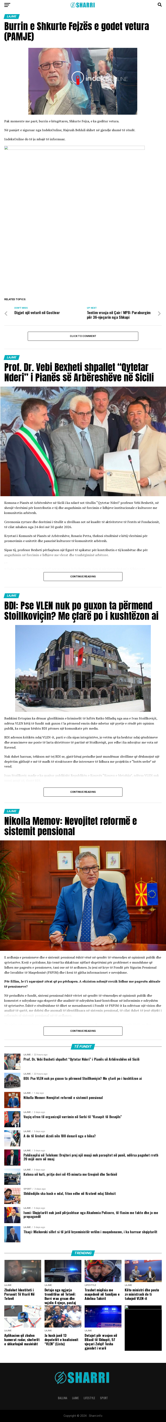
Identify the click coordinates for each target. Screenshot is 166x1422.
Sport (104, 1398)
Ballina (62, 1398)
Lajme (75, 1398)
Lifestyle (89, 1398)
